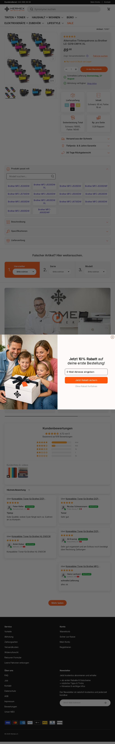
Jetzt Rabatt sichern (86, 380)
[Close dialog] (112, 337)
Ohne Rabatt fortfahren (86, 386)
